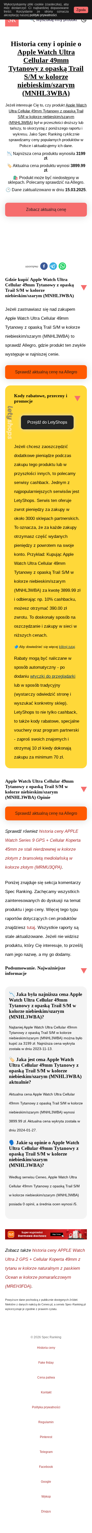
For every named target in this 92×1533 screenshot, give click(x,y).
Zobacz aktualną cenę (46, 209)
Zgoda (81, 10)
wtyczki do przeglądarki (52, 676)
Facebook (46, 1467)
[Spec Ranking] (12, 19)
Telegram (46, 1452)
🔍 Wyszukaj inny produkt (53, 19)
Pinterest (46, 1437)
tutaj (31, 927)
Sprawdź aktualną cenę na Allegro (46, 372)
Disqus (46, 1511)
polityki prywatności (43, 15)
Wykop (46, 1496)
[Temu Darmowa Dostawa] (46, 1234)
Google (46, 1481)
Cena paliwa (46, 1377)
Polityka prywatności (46, 1407)
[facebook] (44, 266)
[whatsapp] (62, 266)
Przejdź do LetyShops (47, 422)
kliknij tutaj (67, 647)
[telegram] (53, 266)
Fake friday (46, 1362)
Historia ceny (46, 1348)
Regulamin (46, 1422)
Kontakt (46, 1392)
